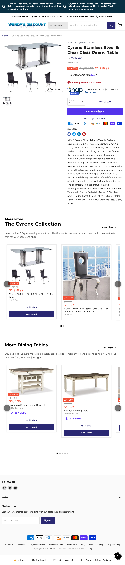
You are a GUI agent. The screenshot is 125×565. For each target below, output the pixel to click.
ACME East (76, 57)
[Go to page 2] (63, 326)
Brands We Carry (56, 544)
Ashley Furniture (16, 408)
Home (5, 35)
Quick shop (31, 307)
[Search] (111, 25)
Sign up (48, 520)
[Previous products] (7, 284)
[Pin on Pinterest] (84, 134)
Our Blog (116, 544)
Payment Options (37, 544)
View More (107, 227)
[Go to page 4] (65, 453)
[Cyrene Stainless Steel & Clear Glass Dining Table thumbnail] (8, 101)
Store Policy (72, 544)
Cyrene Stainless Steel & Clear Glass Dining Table (31, 296)
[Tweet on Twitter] (74, 134)
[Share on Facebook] (69, 134)
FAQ (83, 544)
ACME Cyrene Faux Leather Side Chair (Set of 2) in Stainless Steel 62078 (86, 310)
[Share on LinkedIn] (79, 134)
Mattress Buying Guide (98, 544)
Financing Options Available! (85, 82)
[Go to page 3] (62, 453)
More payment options (95, 118)
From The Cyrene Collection (81, 42)
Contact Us (21, 544)
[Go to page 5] (67, 453)
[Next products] (118, 284)
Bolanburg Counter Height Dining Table (29, 405)
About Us (9, 544)
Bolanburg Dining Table (76, 410)
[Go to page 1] (61, 326)
